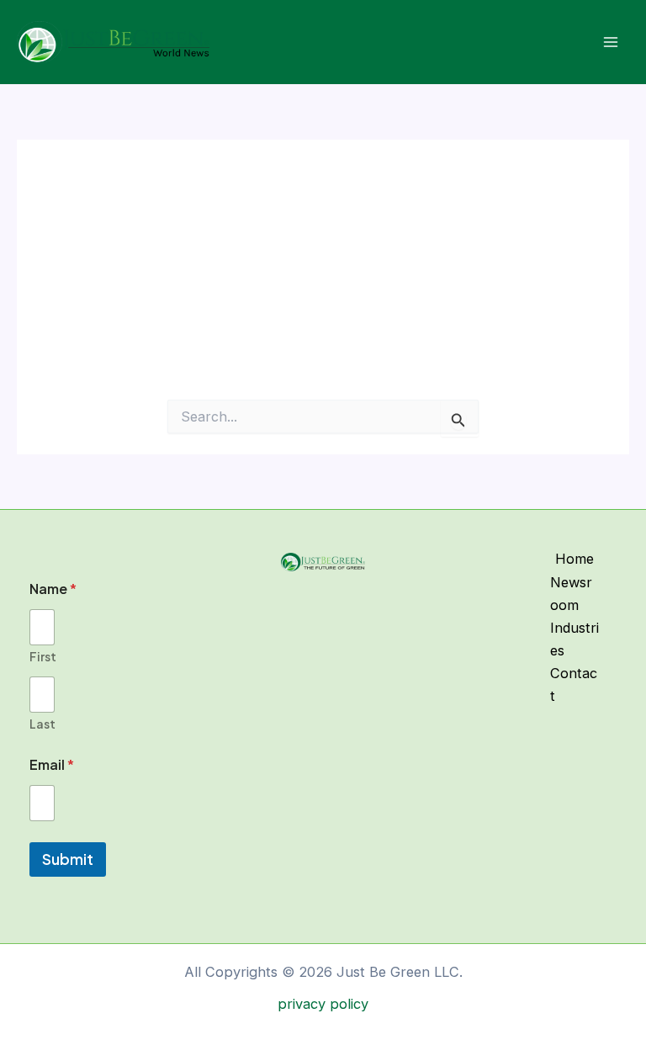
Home (574, 558)
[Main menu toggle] (610, 42)
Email (51, 764)
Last (42, 724)
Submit (67, 859)
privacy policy (323, 1003)
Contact (573, 684)
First (42, 657)
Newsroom (571, 593)
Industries (574, 639)
